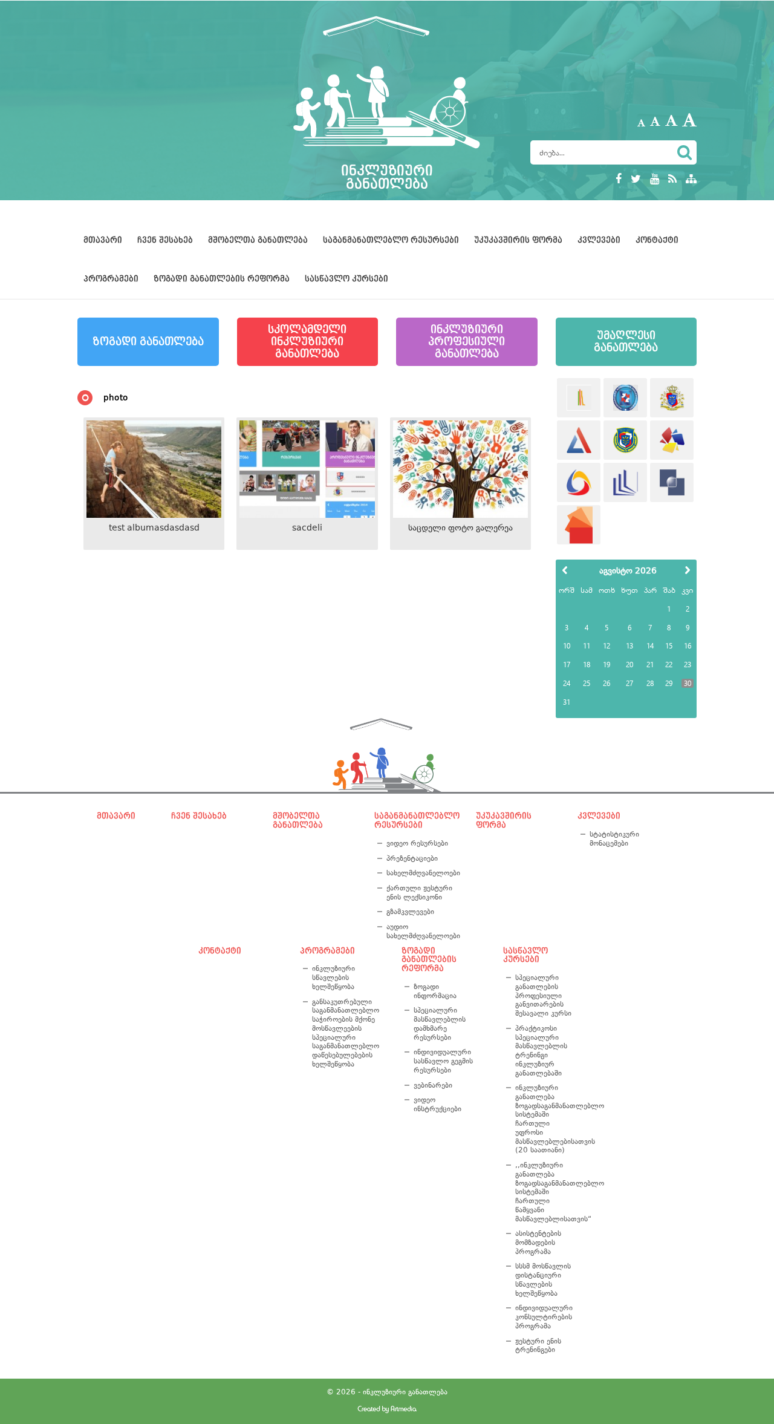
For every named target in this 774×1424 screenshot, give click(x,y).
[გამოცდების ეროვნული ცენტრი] (578, 440)
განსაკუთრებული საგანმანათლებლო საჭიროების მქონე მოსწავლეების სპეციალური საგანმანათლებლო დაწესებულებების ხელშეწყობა (345, 1033)
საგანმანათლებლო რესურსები (391, 240)
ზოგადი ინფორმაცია (435, 991)
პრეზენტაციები (412, 858)
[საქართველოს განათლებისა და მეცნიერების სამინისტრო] (672, 397)
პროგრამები (110, 279)
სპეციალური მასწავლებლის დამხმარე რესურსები (440, 1023)
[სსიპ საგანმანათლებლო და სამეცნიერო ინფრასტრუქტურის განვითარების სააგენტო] (672, 440)
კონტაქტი (657, 240)
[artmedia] (387, 1410)
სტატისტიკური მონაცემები (614, 839)
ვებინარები (433, 1085)
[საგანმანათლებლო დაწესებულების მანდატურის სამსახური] (625, 397)
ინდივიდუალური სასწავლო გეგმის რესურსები (443, 1061)
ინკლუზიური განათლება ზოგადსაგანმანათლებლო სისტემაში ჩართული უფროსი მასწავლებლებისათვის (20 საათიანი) (545, 1118)
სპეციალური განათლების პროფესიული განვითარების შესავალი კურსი (543, 995)
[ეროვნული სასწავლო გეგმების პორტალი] (578, 524)
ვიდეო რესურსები (417, 843)
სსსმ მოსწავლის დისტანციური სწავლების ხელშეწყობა (543, 1279)
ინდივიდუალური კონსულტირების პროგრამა (544, 1317)
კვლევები (598, 240)
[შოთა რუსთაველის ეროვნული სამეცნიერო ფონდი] (672, 482)
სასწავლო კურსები (346, 279)
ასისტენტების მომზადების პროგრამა (538, 1242)
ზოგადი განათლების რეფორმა (222, 279)
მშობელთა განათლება (258, 240)
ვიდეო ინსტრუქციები (437, 1104)
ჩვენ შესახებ (165, 240)
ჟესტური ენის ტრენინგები (538, 1345)
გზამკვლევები (410, 911)
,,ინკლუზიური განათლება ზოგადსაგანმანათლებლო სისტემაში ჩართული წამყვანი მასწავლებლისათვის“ (545, 1192)
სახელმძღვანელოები (421, 873)
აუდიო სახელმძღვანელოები (421, 931)
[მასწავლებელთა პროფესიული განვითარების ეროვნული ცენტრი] (625, 482)
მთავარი (102, 240)
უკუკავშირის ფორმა (518, 240)
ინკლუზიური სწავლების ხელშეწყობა (333, 977)
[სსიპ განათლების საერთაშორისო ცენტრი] (578, 397)
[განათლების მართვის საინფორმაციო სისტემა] (578, 482)
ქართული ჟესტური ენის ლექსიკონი (419, 892)
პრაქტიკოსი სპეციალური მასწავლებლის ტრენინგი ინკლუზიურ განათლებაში (541, 1050)
